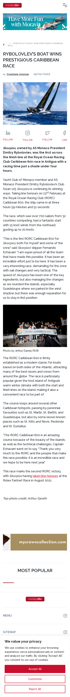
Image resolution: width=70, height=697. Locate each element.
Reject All (35, 689)
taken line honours (45, 476)
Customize (35, 679)
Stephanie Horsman (18, 74)
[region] (35, 666)
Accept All (35, 668)
